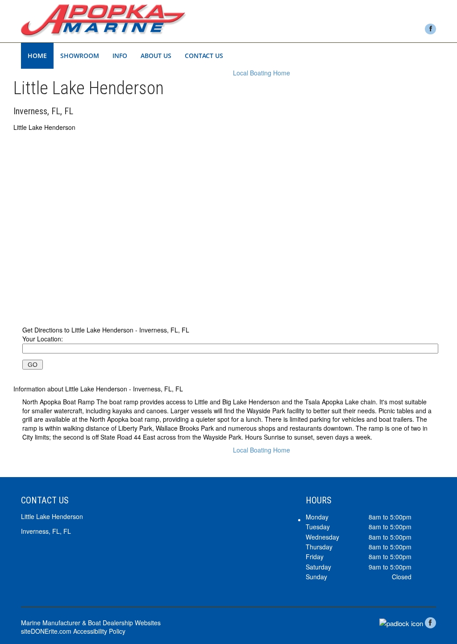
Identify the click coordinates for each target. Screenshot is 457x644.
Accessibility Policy (99, 631)
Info (119, 55)
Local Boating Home (261, 72)
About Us (156, 55)
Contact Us (204, 55)
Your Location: (42, 338)
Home (37, 55)
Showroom (79, 55)
